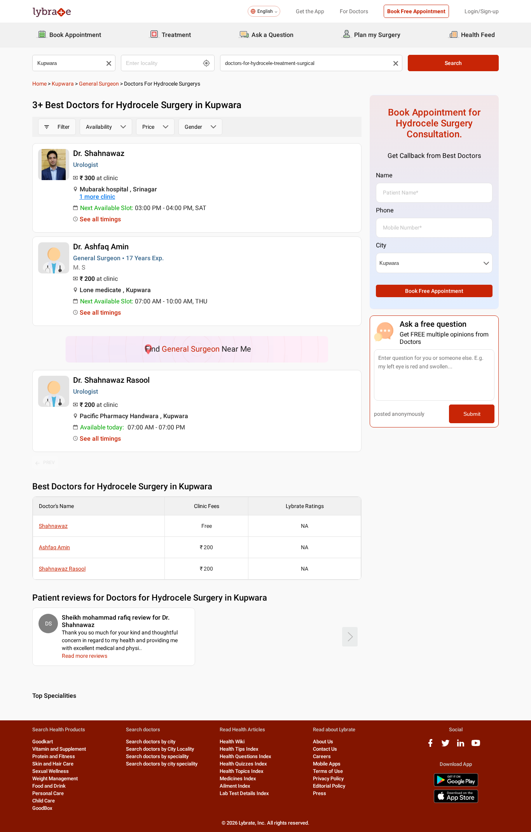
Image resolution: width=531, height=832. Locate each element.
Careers (322, 756)
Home (39, 84)
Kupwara (63, 84)
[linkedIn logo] (460, 746)
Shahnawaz (53, 526)
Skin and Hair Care (52, 764)
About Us (323, 741)
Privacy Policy (328, 778)
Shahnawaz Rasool (62, 569)
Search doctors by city (150, 741)
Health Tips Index (239, 749)
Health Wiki (232, 741)
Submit (471, 414)
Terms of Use (328, 771)
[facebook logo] (430, 746)
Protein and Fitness (53, 756)
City (381, 245)
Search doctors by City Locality (160, 749)
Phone (384, 210)
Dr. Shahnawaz (98, 153)
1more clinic (97, 196)
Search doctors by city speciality (161, 764)
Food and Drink (49, 786)
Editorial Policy (329, 786)
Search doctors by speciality (157, 756)
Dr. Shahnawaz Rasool (111, 380)
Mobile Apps (327, 764)
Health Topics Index (242, 771)
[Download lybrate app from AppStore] (456, 801)
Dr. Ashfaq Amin (101, 246)
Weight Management (55, 778)
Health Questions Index (245, 756)
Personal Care (48, 793)
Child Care (43, 801)
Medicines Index (238, 778)
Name (384, 175)
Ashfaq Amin (54, 547)
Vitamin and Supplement (59, 749)
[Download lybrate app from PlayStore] (456, 785)
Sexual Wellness (50, 771)
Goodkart (42, 741)
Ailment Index (235, 786)
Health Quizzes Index (243, 764)
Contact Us (325, 749)
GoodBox (42, 808)
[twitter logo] (445, 746)
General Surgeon (99, 84)
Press (319, 793)
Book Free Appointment (416, 11)
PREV (49, 462)
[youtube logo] (475, 746)
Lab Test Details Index (244, 793)
